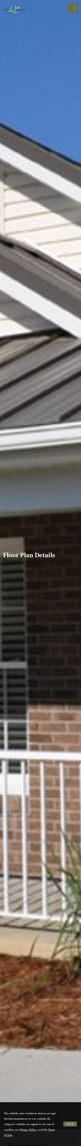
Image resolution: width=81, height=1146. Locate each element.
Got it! (70, 1124)
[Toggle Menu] (72, 8)
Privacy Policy (28, 1130)
